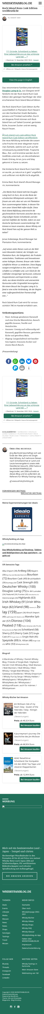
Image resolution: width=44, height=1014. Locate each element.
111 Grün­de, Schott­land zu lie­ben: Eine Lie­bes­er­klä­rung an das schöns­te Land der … (21, 54)
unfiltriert (35, 436)
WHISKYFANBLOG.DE (17, 3)
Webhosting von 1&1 (30, 973)
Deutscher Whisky (19, 586)
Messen (5, 919)
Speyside (10, 640)
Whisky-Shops (27, 925)
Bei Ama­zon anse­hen (21, 64)
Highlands (26, 597)
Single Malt (30, 636)
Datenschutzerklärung (31, 948)
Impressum (26, 944)
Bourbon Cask (17, 578)
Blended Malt (21, 575)
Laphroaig (11, 617)
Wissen (5, 943)
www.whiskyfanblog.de (23, 481)
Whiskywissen (8, 688)
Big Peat (10, 575)
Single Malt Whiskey (20, 670)
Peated (11, 625)
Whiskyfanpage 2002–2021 (31, 913)
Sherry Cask (24, 633)
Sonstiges (6, 933)
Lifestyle (5, 912)
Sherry (8, 633)
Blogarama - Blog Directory (11, 1000)
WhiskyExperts (9, 679)
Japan (21, 612)
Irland (21, 607)
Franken (23, 594)
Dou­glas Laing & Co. (12, 90)
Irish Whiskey (14, 602)
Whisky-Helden (31, 676)
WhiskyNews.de (9, 682)
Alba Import (9, 571)
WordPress (14, 996)
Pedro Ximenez (29, 626)
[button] (8, 361)
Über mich (26, 908)
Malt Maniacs (35, 665)
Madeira (20, 617)
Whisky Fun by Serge (13, 676)
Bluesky (5, 964)
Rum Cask (14, 436)
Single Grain (16, 637)
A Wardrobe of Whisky (12, 659)
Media (4, 915)
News (4, 922)
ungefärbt (7, 438)
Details (35, 60)
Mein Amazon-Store (30, 969)
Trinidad (24, 436)
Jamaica (12, 434)
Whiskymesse (22, 644)
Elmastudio (17, 998)
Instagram (6, 971)
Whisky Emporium (33, 673)
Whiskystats (24, 682)
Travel (4, 940)
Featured (12, 594)
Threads (5, 967)
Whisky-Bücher (28, 918)
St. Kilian (25, 640)
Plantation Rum (25, 434)
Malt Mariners (10, 668)
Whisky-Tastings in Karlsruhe (29, 965)
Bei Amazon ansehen (19, 876)
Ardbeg (24, 570)
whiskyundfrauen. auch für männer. (18, 685)
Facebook (6, 974)
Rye (17, 629)
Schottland (30, 629)
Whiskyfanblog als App (31, 935)
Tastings (5, 936)
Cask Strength (27, 582)
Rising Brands (8, 630)
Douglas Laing (14, 591)
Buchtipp (11, 583)
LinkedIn (5, 978)
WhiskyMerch (24, 679)
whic (10, 643)
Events (5, 908)
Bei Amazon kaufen (30, 725)
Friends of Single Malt (18, 662)
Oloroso (21, 621)
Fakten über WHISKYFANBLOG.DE (30, 940)
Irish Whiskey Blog (18, 665)
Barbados (22, 432)
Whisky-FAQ (27, 928)
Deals (4, 905)
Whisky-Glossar (28, 932)
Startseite (26, 905)
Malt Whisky (24, 668)
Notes (4, 926)
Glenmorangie (10, 598)
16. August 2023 (14, 18)
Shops (4, 929)
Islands (32, 607)
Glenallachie (34, 594)
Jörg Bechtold (23, 448)
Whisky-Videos (28, 921)
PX (38, 626)
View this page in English (20, 80)
